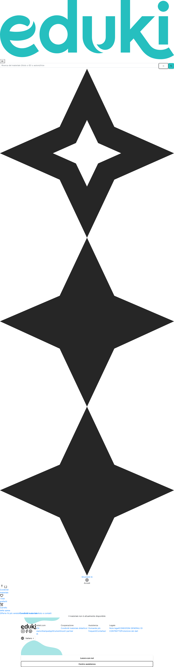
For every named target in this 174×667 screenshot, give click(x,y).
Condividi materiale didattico (74, 628)
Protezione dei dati (129, 631)
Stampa (45, 631)
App (50, 631)
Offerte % (4, 613)
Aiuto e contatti (44, 613)
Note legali (114, 628)
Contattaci (101, 631)
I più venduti (14, 613)
